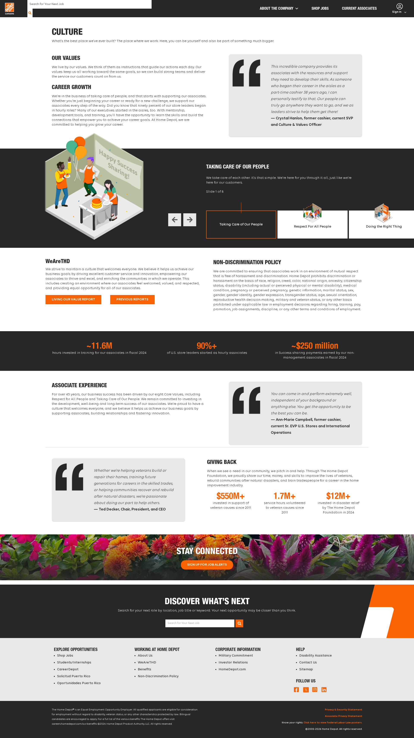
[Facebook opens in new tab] (296, 689)
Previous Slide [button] (174, 219)
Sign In (396, 12)
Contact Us (308, 662)
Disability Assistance (315, 655)
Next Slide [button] (189, 219)
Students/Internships (74, 662)
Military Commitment (236, 655)
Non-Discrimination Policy (158, 676)
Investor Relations (233, 662)
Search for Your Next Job (183, 623)
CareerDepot (67, 669)
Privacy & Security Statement (343, 709)
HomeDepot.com (232, 669)
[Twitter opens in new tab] (305, 689)
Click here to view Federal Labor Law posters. (333, 722)
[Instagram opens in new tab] (314, 689)
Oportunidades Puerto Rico (79, 683)
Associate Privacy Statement (343, 716)
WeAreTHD (147, 662)
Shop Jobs (65, 655)
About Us (145, 655)
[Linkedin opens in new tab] (323, 689)
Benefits (144, 669)
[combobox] (89, 4)
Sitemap (306, 669)
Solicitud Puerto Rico (73, 676)
